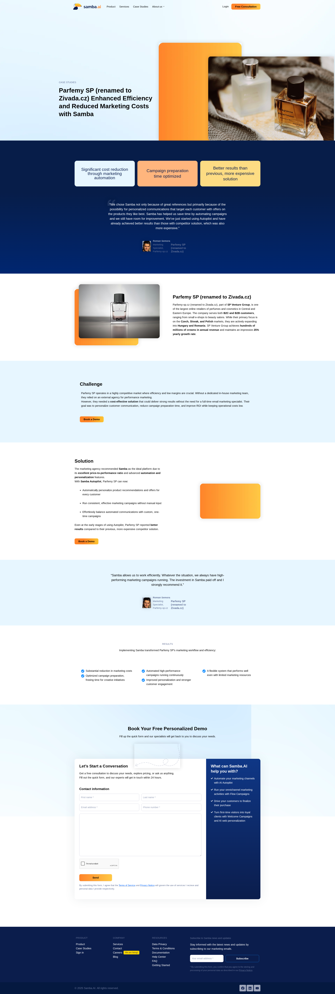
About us (157, 6)
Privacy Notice (147, 885)
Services (124, 6)
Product (111, 6)
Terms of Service (127, 885)
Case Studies (140, 6)
